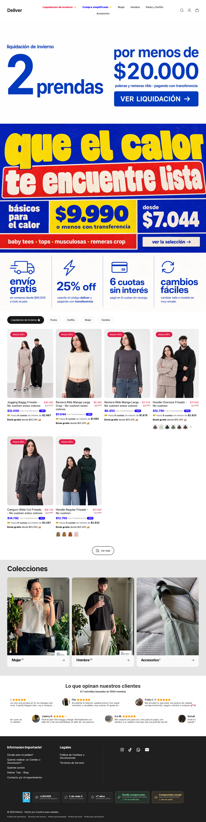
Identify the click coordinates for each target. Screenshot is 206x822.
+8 (190, 427)
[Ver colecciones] (103, 188)
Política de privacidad (57, 817)
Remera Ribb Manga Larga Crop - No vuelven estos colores (73, 406)
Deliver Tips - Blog (18, 772)
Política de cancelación (94, 817)
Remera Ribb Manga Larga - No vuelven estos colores (122, 404)
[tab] (25, 320)
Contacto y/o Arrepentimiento (24, 777)
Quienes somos (16, 767)
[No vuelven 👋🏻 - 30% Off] (103, 72)
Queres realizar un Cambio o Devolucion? (23, 761)
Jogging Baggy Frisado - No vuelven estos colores (23, 404)
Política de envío (75, 817)
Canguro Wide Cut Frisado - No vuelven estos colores (24, 511)
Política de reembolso (16, 817)
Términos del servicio (37, 817)
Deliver (14, 10)
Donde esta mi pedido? (20, 754)
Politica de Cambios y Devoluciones (72, 756)
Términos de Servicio (72, 762)
